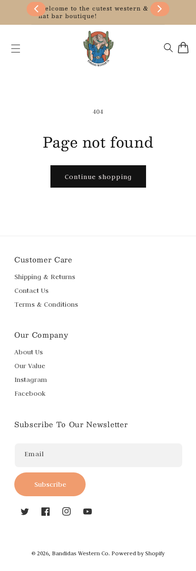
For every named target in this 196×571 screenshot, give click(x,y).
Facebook (30, 393)
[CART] (183, 47)
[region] (98, 12)
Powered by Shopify (138, 553)
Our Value (29, 365)
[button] (10, 48)
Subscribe (50, 484)
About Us (28, 352)
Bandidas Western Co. (81, 553)
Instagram (30, 379)
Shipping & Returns (44, 276)
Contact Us (31, 290)
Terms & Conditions (46, 304)
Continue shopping (98, 176)
